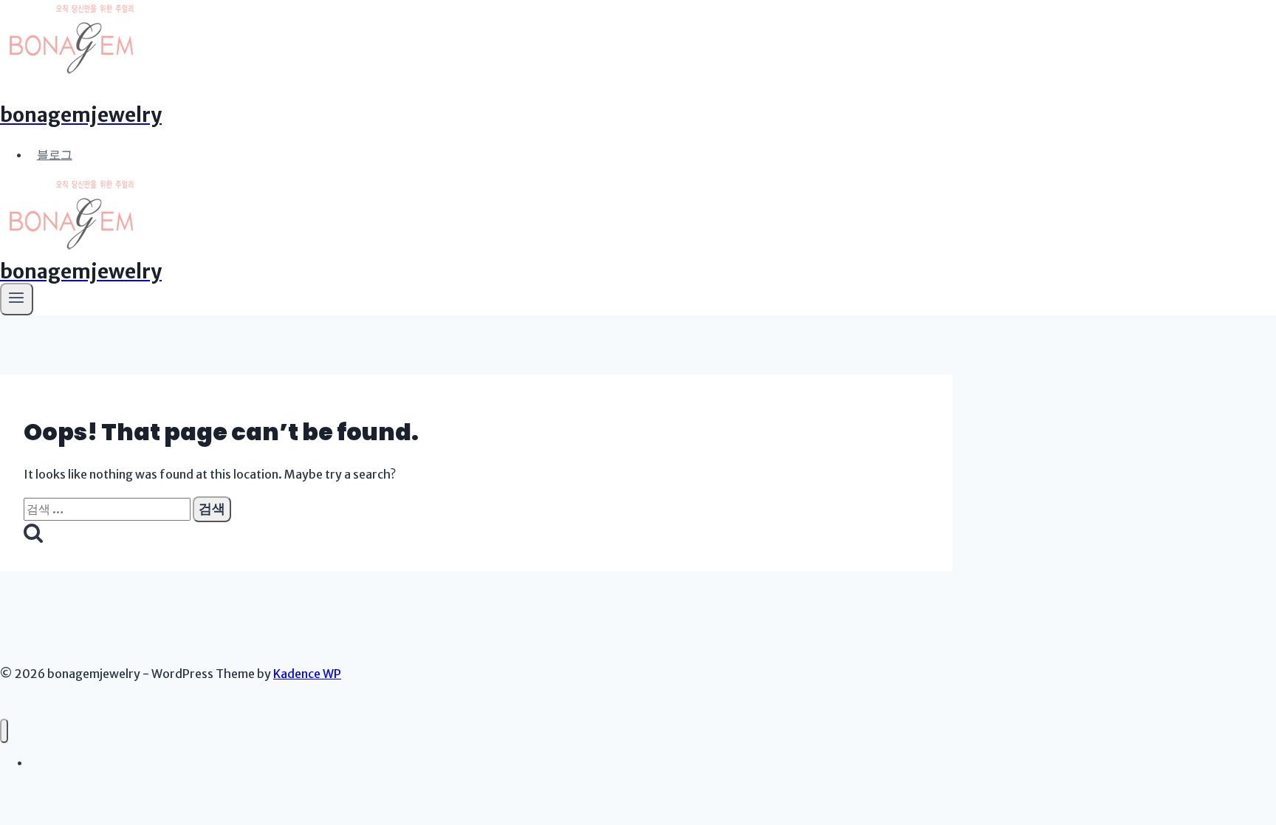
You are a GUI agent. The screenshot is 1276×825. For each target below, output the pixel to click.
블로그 (54, 154)
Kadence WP (307, 673)
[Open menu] (16, 299)
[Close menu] (4, 731)
